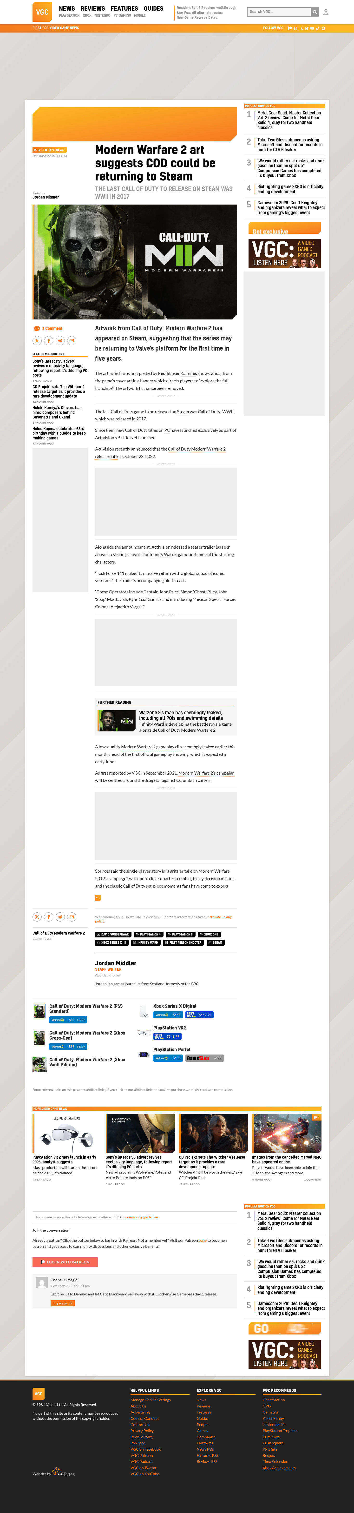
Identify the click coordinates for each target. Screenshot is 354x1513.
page (203, 1240)
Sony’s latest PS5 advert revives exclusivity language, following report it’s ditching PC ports (139, 1162)
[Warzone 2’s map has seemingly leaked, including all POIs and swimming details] (117, 720)
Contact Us (140, 1424)
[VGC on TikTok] (318, 28)
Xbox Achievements (279, 1467)
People (202, 1424)
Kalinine (188, 373)
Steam (183, 411)
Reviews (93, 9)
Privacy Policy (142, 1430)
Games (202, 1430)
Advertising (140, 1412)
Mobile (140, 15)
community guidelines (141, 1217)
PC (167, 430)
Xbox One (211, 934)
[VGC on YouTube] (312, 28)
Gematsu (270, 1412)
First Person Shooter (185, 942)
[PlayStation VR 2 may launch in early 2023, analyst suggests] (67, 1133)
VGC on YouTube (145, 1473)
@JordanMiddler (107, 975)
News (67, 9)
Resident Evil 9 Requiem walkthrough (206, 8)
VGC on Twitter (144, 1467)
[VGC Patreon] (290, 28)
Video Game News (51, 150)
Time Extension (275, 1461)
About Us (138, 1406)
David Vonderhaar (115, 934)
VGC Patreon (142, 1455)
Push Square (273, 1442)
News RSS (205, 1449)
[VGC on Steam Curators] (323, 28)
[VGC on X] (301, 28)
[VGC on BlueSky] (306, 28)
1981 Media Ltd (49, 1404)
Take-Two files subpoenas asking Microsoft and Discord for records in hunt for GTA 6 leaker (290, 145)
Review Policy (142, 1436)
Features (124, 9)
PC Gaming (122, 15)
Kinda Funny (273, 1418)
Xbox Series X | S (113, 942)
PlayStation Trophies (280, 1430)
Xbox (87, 15)
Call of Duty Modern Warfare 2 (59, 933)
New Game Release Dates (197, 18)
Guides (153, 9)
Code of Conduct (145, 1418)
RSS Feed (138, 1442)
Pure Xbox (271, 1436)
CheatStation (274, 1399)
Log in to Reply (62, 1303)
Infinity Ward (162, 554)
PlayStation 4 (150, 934)
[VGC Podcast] (295, 28)
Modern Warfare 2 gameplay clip (151, 746)
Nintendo (102, 15)
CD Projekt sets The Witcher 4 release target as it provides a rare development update (59, 391)
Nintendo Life (274, 1424)
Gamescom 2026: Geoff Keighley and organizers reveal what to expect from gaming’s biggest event (291, 208)
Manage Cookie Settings (151, 1399)
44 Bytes (63, 1472)
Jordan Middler (46, 197)
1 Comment (52, 329)
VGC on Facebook (146, 1449)
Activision (104, 437)
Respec (269, 1455)
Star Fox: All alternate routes (200, 13)
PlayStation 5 (182, 934)
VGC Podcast (142, 1461)
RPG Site (270, 1449)
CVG (267, 1406)
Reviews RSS (207, 1461)
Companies (206, 1436)
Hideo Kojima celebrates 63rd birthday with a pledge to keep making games (59, 433)
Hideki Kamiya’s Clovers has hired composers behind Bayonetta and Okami (57, 412)
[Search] (315, 12)
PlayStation (69, 15)
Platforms (205, 1442)
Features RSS (207, 1455)
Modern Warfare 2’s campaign (206, 773)
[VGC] (42, 12)
